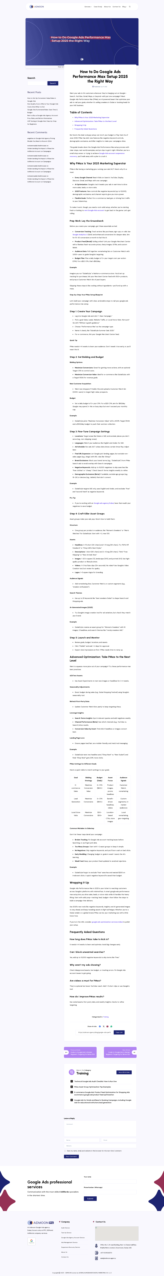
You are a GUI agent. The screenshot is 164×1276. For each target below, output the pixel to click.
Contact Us (117, 7)
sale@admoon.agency (108, 1258)
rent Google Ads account (94, 210)
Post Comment (71, 1156)
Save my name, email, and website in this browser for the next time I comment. (94, 1151)
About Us (107, 7)
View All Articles (124, 1072)
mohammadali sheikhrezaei (36, 146)
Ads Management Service (69, 1242)
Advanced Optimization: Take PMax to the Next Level (95, 121)
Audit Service (65, 1228)
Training (106, 1017)
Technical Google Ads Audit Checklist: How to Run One (95, 1081)
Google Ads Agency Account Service (73, 1237)
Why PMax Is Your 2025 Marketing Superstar (92, 117)
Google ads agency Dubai (104, 503)
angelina (30, 138)
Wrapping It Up (80, 125)
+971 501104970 (106, 1253)
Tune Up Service (66, 1233)
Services (88, 7)
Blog (123, 7)
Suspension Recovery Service (70, 1247)
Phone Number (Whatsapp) (93, 1187)
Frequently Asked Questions (86, 129)
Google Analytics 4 (80, 235)
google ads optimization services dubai (107, 922)
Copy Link (119, 1032)
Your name (87, 1177)
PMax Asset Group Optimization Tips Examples (92, 1087)
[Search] (130, 7)
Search (31, 78)
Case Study (98, 7)
